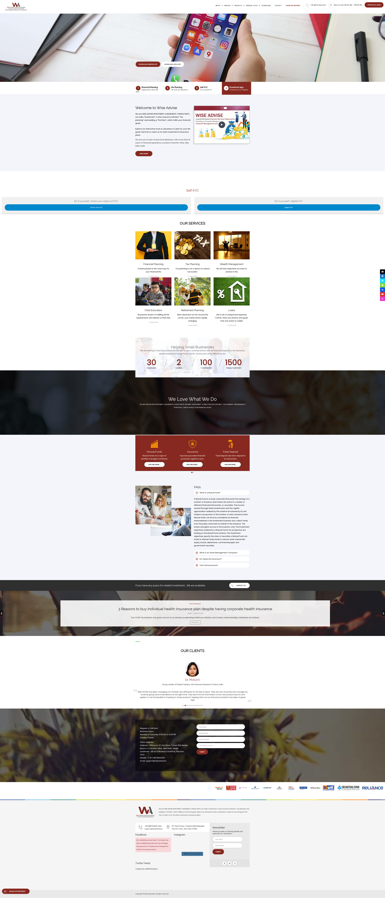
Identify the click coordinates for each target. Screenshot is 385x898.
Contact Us (167, 64)
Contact (278, 6)
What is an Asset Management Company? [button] (219, 552)
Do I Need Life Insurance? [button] (211, 559)
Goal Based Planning (147, 64)
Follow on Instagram (193, 854)
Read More (144, 154)
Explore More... (154, 464)
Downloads (266, 6)
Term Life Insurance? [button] (209, 565)
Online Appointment (293, 6)
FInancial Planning (147, 89)
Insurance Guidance (192, 604)
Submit (202, 752)
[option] (192, 613)
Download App (236, 88)
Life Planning (177, 88)
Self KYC (204, 88)
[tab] (222, 492)
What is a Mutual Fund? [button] (210, 492)
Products (238, 6)
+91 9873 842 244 (318, 5)
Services (227, 6)
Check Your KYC (96, 207)
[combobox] (221, 745)
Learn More (154, 276)
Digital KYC (289, 207)
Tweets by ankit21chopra (146, 869)
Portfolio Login (374, 5)
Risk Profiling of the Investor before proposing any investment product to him (192, 609)
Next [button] (383, 613)
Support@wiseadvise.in (154, 829)
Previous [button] (1, 613)
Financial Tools (252, 6)
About (218, 6)
